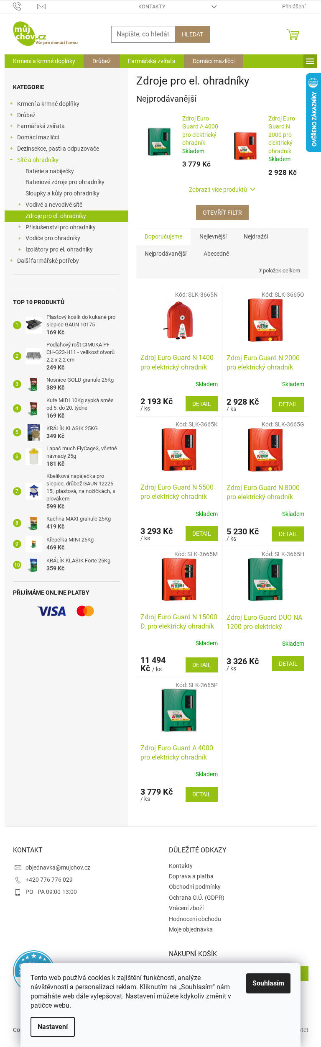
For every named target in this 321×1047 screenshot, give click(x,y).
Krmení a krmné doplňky (48, 103)
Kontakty (152, 6)
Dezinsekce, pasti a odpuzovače (58, 148)
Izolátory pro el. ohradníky (59, 249)
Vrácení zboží (186, 908)
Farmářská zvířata (41, 126)
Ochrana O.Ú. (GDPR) (196, 897)
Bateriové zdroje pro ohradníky (64, 182)
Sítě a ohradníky (38, 160)
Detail (201, 403)
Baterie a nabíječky (49, 171)
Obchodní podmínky (195, 886)
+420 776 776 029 (49, 879)
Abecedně (216, 253)
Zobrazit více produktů (218, 189)
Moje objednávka (191, 929)
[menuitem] (44, 61)
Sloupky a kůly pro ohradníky (62, 193)
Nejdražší (256, 236)
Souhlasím (268, 983)
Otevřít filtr (222, 212)
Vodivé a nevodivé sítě (53, 204)
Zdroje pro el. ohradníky (55, 216)
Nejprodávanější (165, 253)
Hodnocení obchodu (195, 919)
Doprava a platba (191, 876)
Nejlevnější (213, 236)
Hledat (192, 34)
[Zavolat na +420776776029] (25, 6)
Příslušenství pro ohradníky (60, 227)
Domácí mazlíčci (38, 137)
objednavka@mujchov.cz (57, 867)
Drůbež (26, 115)
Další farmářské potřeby (48, 260)
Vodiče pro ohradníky (52, 238)
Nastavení (53, 1027)
